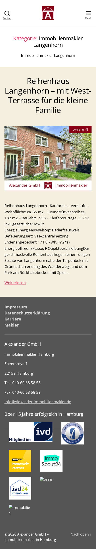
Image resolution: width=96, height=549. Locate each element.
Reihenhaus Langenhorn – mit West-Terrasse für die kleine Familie (48, 95)
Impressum (15, 307)
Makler (11, 325)
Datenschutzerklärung (27, 313)
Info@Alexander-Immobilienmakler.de (37, 401)
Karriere (12, 319)
